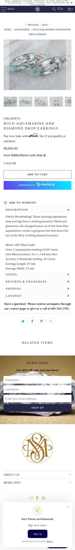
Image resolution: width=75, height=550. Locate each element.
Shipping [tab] (14, 288)
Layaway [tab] (14, 295)
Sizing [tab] (11, 274)
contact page (18, 308)
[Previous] (6, 66)
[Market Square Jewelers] (37, 9)
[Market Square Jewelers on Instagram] (43, 498)
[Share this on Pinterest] (42, 321)
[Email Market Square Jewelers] (31, 498)
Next (45, 25)
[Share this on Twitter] (23, 321)
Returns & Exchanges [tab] (26, 281)
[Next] (69, 66)
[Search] (54, 9)
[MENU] (2, 9)
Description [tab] (17, 209)
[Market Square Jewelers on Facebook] (37, 498)
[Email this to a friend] (51, 321)
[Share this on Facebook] (32, 321)
